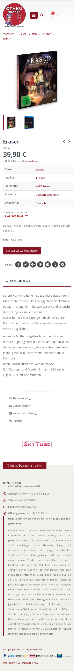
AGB (36, 662)
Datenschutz (24, 662)
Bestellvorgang (21, 398)
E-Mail (48, 264)
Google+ (33, 264)
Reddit (62, 264)
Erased (40, 169)
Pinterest (40, 264)
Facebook (18, 264)
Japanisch (53, 195)
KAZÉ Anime (43, 186)
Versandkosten (32, 161)
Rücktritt (17, 421)
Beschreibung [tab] (20, 281)
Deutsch (41, 195)
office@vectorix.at (26, 506)
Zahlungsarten (21, 406)
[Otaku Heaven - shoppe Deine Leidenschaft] (14, 15)
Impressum (9, 662)
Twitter (26, 264)
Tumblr (55, 264)
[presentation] (6, 80)
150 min (40, 178)
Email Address (12, 240)
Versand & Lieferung (24, 413)
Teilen (7, 264)
